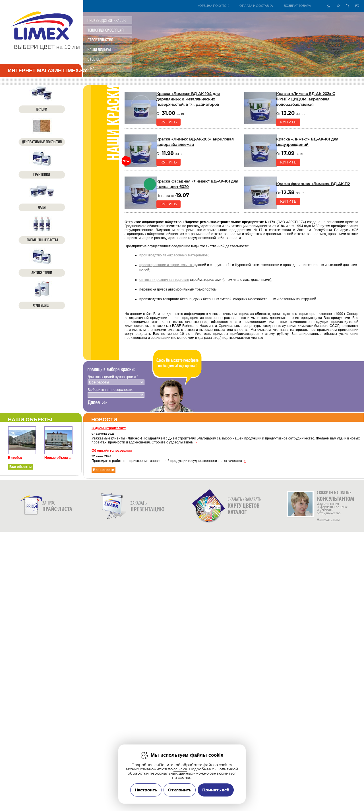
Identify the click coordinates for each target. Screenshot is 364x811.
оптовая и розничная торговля (164, 280)
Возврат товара (297, 6)
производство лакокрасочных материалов (173, 255)
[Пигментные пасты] (41, 230)
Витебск (15, 458)
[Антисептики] (41, 262)
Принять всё (215, 790)
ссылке (180, 769)
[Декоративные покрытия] (41, 132)
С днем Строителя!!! (109, 428)
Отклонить (179, 790)
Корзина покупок (213, 6)
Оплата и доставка (256, 6)
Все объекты (20, 467)
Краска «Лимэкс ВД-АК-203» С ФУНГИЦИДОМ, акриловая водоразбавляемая (305, 99)
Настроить (146, 790)
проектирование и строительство (166, 265)
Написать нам (328, 520)
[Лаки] (41, 197)
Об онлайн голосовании (112, 451)
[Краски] (41, 99)
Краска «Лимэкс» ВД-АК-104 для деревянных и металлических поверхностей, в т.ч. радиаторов (188, 99)
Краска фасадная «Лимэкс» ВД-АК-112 (313, 184)
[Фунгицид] (41, 295)
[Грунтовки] (41, 164)
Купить (168, 122)
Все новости (103, 470)
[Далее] (97, 402)
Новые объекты (57, 458)
